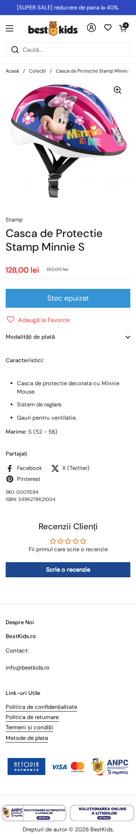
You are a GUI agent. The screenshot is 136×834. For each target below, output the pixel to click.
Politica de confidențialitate (41, 707)
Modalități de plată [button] (30, 337)
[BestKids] (58, 28)
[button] (122, 28)
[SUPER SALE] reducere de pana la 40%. (68, 8)
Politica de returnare (32, 717)
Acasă (12, 71)
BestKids (101, 829)
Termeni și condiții (29, 727)
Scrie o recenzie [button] (68, 570)
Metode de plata (27, 738)
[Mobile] (91, 30)
